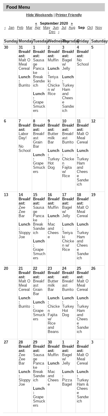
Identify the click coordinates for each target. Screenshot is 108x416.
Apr (37, 28)
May (46, 28)
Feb (20, 28)
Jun (56, 28)
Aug (72, 28)
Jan (11, 28)
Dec (52, 32)
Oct (90, 28)
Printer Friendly (69, 15)
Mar (29, 28)
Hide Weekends (39, 15)
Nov (98, 28)
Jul (64, 28)
